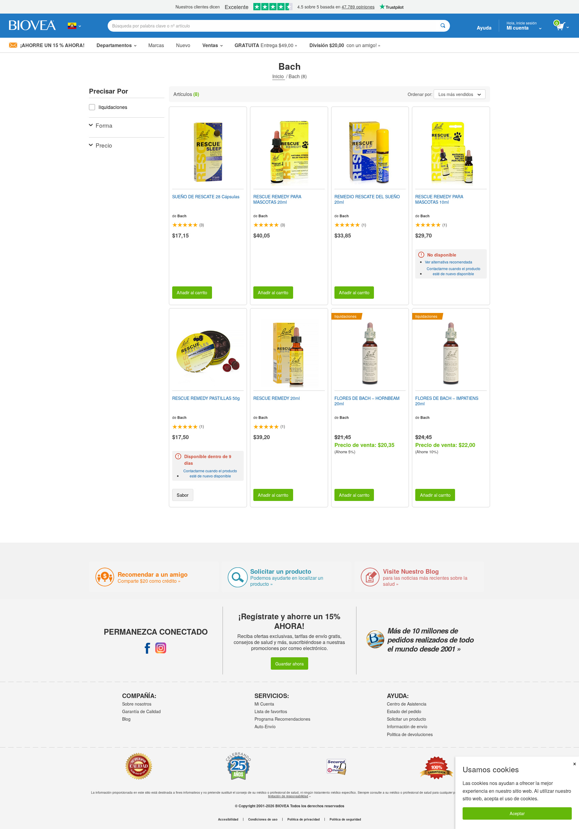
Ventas (210, 45)
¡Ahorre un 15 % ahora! (52, 45)
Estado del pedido (404, 711)
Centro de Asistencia (406, 704)
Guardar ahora (289, 663)
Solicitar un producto (406, 719)
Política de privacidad (303, 819)
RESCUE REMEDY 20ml (276, 398)
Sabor (182, 495)
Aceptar (517, 813)
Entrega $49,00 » (266, 45)
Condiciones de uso (262, 819)
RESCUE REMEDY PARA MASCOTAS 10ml (439, 199)
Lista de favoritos (271, 711)
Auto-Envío (265, 726)
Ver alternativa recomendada (448, 261)
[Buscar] (443, 26)
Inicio (278, 76)
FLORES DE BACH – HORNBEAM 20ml (367, 400)
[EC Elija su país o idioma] (74, 25)
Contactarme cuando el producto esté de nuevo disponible (453, 271)
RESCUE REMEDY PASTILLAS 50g (206, 398)
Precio (104, 145)
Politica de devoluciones (410, 734)
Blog (126, 719)
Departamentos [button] (114, 45)
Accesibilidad (228, 819)
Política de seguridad (345, 819)
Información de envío (407, 726)
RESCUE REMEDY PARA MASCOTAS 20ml (277, 199)
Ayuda (484, 27)
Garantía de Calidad (141, 711)
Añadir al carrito (192, 292)
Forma (104, 125)
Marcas (156, 45)
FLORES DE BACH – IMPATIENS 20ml (446, 400)
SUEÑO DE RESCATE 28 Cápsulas (205, 196)
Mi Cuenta (264, 704)
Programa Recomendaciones (282, 719)
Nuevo (183, 45)
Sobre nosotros (136, 704)
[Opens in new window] (147, 648)
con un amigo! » (345, 45)
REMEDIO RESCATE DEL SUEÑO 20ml (367, 199)
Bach (181, 215)
